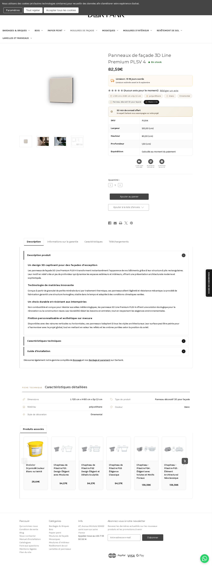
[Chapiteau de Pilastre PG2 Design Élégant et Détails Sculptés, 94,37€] (91, 449)
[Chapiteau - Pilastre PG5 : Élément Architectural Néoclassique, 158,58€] (174, 449)
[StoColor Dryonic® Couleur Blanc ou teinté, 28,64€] (35, 449)
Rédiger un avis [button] (169, 90)
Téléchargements (119, 241)
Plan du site (25, 552)
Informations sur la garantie (62, 241)
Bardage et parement (99, 360)
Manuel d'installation (30, 539)
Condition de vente (28, 529)
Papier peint (55, 30)
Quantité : (114, 180)
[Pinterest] (131, 223)
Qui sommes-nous (28, 526)
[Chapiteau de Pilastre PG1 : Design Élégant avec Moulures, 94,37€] (63, 449)
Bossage (77, 360)
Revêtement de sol (168, 30)
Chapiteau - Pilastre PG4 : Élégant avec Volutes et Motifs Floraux (145, 471)
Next (185, 461)
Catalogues (25, 542)
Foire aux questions (29, 545)
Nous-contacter (27, 536)
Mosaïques (108, 30)
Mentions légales (28, 549)
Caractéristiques (93, 241)
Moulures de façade (82, 30)
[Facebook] (109, 223)
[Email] (115, 223)
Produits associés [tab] (33, 429)
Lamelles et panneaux (15, 38)
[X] (126, 223)
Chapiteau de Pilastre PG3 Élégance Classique (116, 470)
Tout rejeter (33, 10)
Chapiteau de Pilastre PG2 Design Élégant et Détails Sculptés (90, 470)
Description (34, 241)
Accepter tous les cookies (61, 10)
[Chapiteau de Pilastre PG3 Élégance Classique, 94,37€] (118, 449)
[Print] (120, 223)
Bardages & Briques (14, 30)
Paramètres (13, 10)
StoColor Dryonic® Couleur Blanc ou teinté (35, 468)
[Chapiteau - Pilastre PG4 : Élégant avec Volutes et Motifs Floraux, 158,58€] (146, 449)
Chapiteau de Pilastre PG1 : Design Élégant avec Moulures (62, 470)
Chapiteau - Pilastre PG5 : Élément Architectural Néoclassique (171, 471)
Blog (21, 532)
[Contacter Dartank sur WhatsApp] (204, 558)
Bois (37, 30)
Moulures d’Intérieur (136, 30)
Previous (24, 461)
